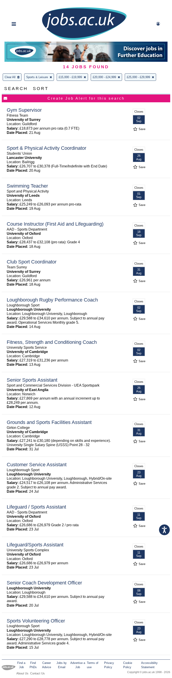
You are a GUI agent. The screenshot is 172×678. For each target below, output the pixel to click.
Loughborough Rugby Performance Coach (52, 300)
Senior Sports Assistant (32, 380)
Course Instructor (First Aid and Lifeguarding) (55, 224)
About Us (22, 673)
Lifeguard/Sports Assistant (35, 545)
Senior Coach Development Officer (44, 583)
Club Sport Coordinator (31, 262)
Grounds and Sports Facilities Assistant (49, 422)
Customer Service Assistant (37, 464)
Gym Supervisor (24, 110)
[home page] (84, 39)
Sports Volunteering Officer (36, 621)
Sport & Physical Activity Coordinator (46, 148)
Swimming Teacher (27, 186)
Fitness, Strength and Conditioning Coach (52, 342)
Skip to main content (18, 4)
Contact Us (37, 673)
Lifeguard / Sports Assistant (36, 507)
